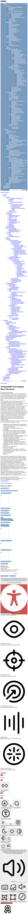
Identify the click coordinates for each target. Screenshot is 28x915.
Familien (10, 9)
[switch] (1, 646)
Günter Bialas (20, 73)
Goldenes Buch (17, 71)
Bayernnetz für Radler (16, 115)
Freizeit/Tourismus (10, 92)
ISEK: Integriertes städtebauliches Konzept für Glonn (7, 519)
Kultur (7, 46)
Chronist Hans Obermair (16, 50)
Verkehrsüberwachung (5, 522)
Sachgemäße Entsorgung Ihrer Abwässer (17, 179)
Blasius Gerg (19, 76)
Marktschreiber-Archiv (5, 508)
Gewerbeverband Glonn (14, 150)
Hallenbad (11, 33)
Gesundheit (8, 41)
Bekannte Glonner (15, 69)
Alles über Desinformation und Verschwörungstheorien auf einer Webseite (18, 159)
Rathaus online (6, 186)
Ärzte (10, 43)
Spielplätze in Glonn (13, 25)
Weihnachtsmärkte (15, 96)
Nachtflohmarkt (14, 128)
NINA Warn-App (4, 563)
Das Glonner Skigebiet (13, 124)
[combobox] (14, 581)
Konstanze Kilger (15, 53)
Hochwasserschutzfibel (16, 170)
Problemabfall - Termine (6, 515)
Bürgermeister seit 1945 (19, 70)
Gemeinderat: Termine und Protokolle (9, 490)
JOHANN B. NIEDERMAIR (20, 83)
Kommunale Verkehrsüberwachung (19, 162)
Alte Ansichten (14, 87)
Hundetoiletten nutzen (13, 178)
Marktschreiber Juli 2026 (6, 493)
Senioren (11, 12)
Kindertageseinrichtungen (16, 11)
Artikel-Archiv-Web (5, 510)
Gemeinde (5, 129)
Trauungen (11, 134)
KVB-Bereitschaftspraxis (14, 45)
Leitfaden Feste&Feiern (14, 40)
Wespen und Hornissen (14, 182)
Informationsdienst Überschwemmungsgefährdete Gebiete (17, 174)
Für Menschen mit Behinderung (15, 7)
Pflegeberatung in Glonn (16, 14)
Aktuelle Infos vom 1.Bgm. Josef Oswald (5, 525)
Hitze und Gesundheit (13, 177)
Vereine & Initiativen (13, 38)
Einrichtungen (9, 22)
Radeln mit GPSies (15, 117)
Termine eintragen (5, 488)
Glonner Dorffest (15, 126)
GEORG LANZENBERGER (21, 79)
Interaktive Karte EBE (13, 98)
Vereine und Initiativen (11, 37)
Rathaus (7, 133)
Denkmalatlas (14, 91)
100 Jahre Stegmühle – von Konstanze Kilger (20, 56)
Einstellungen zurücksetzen (6, 903)
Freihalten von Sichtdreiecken (17, 166)
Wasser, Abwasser (12, 143)
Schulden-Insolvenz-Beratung (15, 181)
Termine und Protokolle (11, 131)
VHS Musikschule (13, 32)
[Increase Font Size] (2, 775)
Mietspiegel (8, 183)
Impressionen (14, 103)
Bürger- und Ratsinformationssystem (14, 145)
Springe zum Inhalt (5, 192)
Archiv (4, 188)
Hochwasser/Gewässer (13, 167)
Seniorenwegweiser (15, 16)
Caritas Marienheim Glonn (17, 13)
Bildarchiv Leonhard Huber (15, 66)
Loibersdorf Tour (15, 119)
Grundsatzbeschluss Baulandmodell (19, 140)
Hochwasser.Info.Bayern (16, 171)
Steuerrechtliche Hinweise (14, 155)
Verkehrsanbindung (10, 35)
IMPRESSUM (12, 576)
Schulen (10, 23)
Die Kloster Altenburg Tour (17, 120)
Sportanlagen (11, 34)
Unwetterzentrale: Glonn (6, 561)
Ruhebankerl (14, 107)
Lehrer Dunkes (14, 65)
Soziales (8, 6)
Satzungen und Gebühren (14, 136)
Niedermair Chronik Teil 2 (19, 60)
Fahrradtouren (12, 114)
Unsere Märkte (12, 94)
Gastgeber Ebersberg (13, 97)
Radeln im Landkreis (15, 118)
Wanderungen (12, 106)
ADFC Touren (14, 123)
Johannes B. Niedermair (16, 57)
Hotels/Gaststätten (12, 93)
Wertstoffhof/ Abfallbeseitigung (15, 141)
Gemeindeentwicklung (11, 146)
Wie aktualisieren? (18, 853)
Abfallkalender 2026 (5, 513)
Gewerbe (8, 149)
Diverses (8, 156)
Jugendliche (11, 8)
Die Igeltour (14, 122)
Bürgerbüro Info (12, 135)
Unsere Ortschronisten (13, 49)
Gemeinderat (8, 130)
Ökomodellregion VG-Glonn (15, 39)
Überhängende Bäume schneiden (18, 165)
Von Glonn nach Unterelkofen (17, 112)
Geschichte (8, 48)
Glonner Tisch (12, 19)
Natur (10, 99)
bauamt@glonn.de (4, 480)
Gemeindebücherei (13, 29)
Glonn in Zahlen (9, 147)
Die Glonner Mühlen (15, 88)
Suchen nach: (6, 189)
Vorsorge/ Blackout (13, 157)
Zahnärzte (11, 44)
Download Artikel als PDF (6, 483)
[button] (1, 646)
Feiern (10, 125)
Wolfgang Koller (20, 77)
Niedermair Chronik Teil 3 (19, 61)
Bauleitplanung (12, 138)
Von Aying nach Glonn (16, 109)
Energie (7, 184)
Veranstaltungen (6, 187)
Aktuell (4, 3)
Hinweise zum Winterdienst (17, 163)
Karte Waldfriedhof (13, 28)
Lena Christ (19, 75)
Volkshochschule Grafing (14, 30)
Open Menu (3, 1)
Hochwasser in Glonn (19, 54)
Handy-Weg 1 (14, 113)
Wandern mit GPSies (15, 108)
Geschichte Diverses (13, 67)
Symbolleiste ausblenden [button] (6, 613)
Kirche (10, 27)
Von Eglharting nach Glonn (17, 110)
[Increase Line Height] (2, 793)
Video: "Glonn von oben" (6, 550)
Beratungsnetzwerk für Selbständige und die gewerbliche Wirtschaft (17, 153)
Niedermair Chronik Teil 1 (19, 59)
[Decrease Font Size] (2, 780)
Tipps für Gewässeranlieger (17, 176)
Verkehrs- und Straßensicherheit (15, 161)
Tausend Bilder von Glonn (6, 540)
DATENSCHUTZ (5, 576)
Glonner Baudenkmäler (16, 90)
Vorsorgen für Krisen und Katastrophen (17, 144)
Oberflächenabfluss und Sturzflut (18, 168)
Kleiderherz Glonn (13, 20)
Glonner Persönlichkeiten (19, 72)
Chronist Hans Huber (16, 51)
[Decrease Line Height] (2, 798)
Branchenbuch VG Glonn (14, 151)
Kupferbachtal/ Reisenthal (17, 104)
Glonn (4, 4)
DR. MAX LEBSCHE (22, 81)
